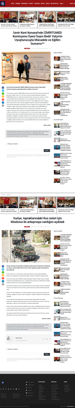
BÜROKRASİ (24, 3)
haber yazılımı (32, 406)
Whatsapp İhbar (16, 395)
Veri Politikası (4, 397)
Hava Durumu (55, 385)
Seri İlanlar (54, 396)
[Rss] (14, 389)
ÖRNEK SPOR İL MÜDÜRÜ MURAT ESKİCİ (64, 79)
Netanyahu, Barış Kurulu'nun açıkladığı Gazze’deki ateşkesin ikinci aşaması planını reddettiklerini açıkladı (65, 147)
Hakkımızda (3, 394)
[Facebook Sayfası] (1, 389)
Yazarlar (30, 387)
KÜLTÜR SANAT (42, 399)
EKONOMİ (37, 3)
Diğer (61, 3)
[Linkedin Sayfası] (12, 389)
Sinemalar (54, 394)
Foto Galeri (30, 382)
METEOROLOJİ (55, 3)
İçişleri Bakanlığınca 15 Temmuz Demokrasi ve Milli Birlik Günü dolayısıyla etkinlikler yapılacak (65, 164)
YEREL (12, 3)
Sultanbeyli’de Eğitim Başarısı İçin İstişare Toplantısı (65, 73)
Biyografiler (67, 388)
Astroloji (66, 391)
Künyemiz (30, 393)
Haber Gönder (16, 397)
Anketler (66, 386)
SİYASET (31, 3)
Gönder (46, 150)
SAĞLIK (48, 3)
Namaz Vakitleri (55, 388)
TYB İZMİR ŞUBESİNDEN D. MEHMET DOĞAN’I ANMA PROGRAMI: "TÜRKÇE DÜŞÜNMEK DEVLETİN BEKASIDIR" (66, 86)
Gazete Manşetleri (56, 399)
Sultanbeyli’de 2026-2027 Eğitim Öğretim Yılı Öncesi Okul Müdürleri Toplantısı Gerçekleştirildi (65, 112)
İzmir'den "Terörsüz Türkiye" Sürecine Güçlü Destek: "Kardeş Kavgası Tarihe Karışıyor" (65, 95)
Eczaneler (54, 390)
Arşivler (30, 390)
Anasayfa (3, 9)
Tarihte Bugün (55, 393)
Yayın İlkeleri (3, 395)
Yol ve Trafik (54, 386)
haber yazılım (50, 406)
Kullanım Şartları (16, 394)
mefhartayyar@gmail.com (21, 340)
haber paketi (38, 406)
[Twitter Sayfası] (4, 389)
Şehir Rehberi (55, 398)
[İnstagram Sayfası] (6, 389)
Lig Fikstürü (54, 391)
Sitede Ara (66, 385)
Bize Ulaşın (30, 395)
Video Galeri (31, 384)
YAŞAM (40, 398)
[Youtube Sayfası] (9, 389)
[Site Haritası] (17, 389)
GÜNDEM (17, 3)
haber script (56, 406)
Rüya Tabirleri (67, 390)
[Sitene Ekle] (19, 389)
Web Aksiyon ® (70, 406)
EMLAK (43, 3)
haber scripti (44, 406)
